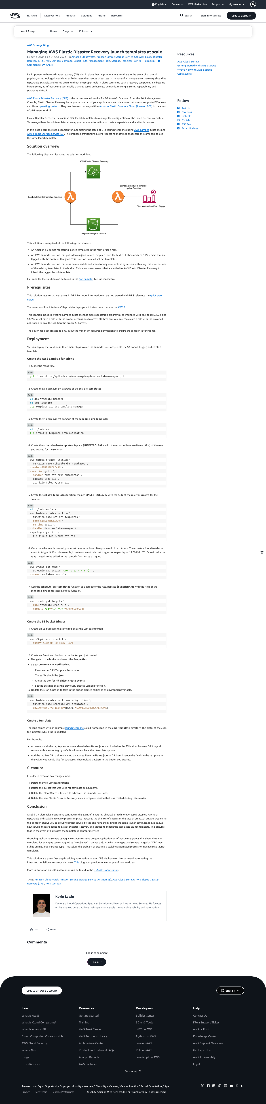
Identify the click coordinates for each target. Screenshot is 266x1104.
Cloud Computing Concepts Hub (42, 1036)
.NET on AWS (144, 1029)
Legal (196, 1064)
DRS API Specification (106, 869)
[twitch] (225, 1086)
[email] (242, 1086)
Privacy (26, 1091)
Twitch (185, 120)
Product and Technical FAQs (96, 1050)
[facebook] (208, 1086)
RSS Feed (186, 124)
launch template (74, 727)
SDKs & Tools (144, 1022)
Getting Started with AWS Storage (196, 65)
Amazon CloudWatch (46, 879)
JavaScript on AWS (148, 1057)
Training (84, 1022)
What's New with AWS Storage (194, 69)
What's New (29, 1050)
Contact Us (200, 1015)
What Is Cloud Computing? (39, 1022)
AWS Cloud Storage (123, 879)
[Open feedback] (262, 552)
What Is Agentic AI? (34, 1029)
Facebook (186, 111)
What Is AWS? (30, 1015)
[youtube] (231, 1086)
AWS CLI (123, 307)
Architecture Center (91, 1043)
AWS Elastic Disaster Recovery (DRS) (47, 98)
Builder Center (145, 1015)
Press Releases (31, 1064)
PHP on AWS (144, 1050)
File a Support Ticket (206, 1022)
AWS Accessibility (204, 1057)
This (76, 862)
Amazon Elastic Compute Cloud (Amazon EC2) (125, 106)
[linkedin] (213, 1086)
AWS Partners (87, 1064)
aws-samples (86, 278)
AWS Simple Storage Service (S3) (45, 133)
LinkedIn (185, 115)
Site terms (41, 1091)
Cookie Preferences (63, 1091)
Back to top (130, 1071)
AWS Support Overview (208, 1043)
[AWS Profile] (253, 4)
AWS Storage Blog (38, 45)
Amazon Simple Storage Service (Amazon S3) (85, 879)
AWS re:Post (201, 1029)
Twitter (185, 108)
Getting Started (89, 1015)
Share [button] (49, 64)
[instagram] (219, 1086)
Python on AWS (146, 1036)
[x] (202, 1086)
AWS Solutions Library (93, 1036)
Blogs (25, 1057)
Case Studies (184, 73)
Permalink (149, 60)
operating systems (49, 106)
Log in (95, 961)
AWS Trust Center (90, 1029)
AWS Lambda (141, 129)
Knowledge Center (205, 1036)
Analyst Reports (89, 1057)
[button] (52, 15)
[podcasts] (237, 1086)
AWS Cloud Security (34, 1043)
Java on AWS (144, 1043)
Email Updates (189, 128)
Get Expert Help (203, 1050)
